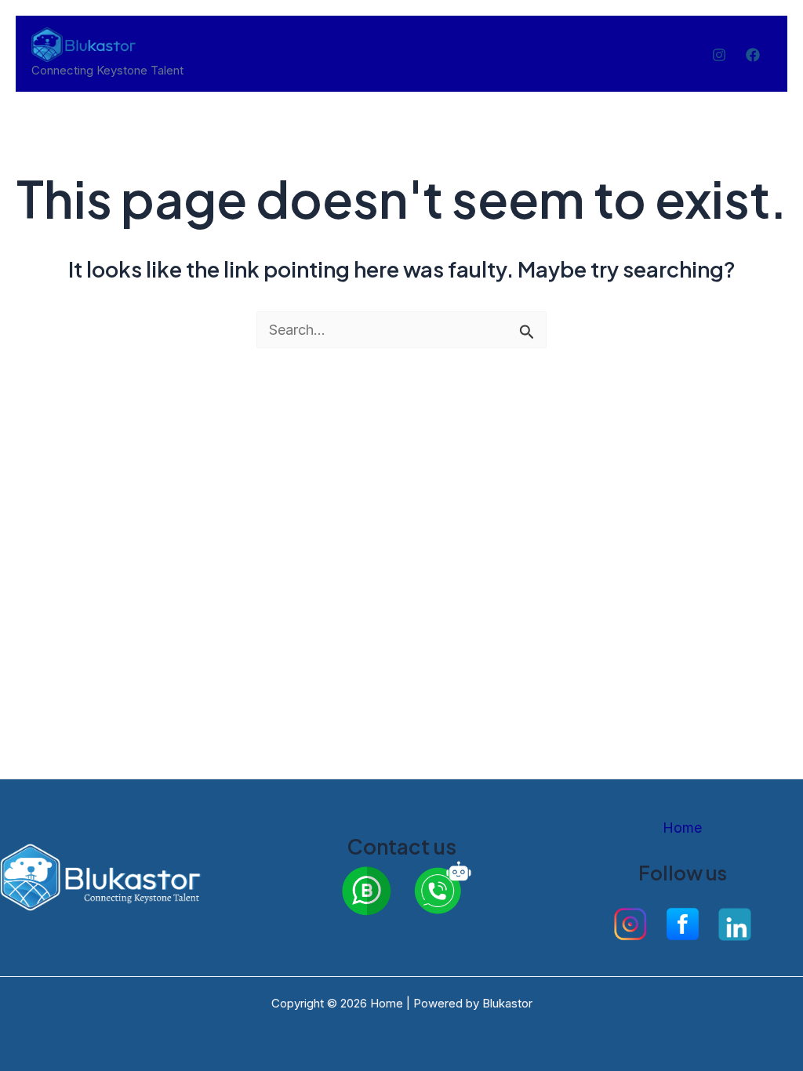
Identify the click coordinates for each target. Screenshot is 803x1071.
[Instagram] (719, 55)
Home (682, 827)
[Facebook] (753, 55)
